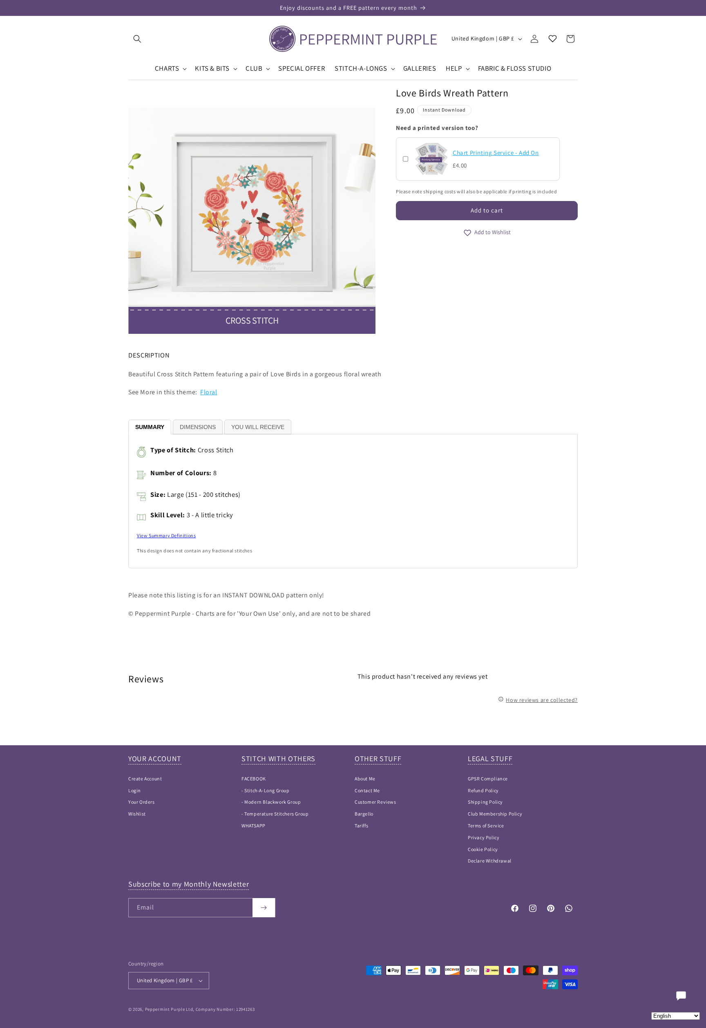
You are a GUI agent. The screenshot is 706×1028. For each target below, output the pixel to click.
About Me (365, 778)
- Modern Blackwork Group (271, 802)
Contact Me (367, 790)
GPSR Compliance (488, 778)
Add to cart (487, 210)
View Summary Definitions (166, 535)
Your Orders (141, 802)
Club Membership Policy (495, 814)
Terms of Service (486, 825)
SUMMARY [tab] (149, 427)
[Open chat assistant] (681, 996)
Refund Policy (483, 790)
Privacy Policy (483, 837)
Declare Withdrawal (490, 861)
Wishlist (137, 814)
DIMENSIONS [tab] (198, 427)
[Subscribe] (263, 907)
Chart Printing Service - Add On (496, 152)
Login (134, 790)
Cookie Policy (483, 849)
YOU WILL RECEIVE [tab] (257, 427)
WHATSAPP (253, 825)
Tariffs (361, 825)
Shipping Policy (485, 802)
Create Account (145, 778)
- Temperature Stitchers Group (274, 814)
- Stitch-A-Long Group (265, 790)
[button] (137, 39)
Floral (208, 392)
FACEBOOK (253, 778)
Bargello (364, 814)
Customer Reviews (375, 802)
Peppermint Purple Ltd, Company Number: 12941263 (200, 1009)
